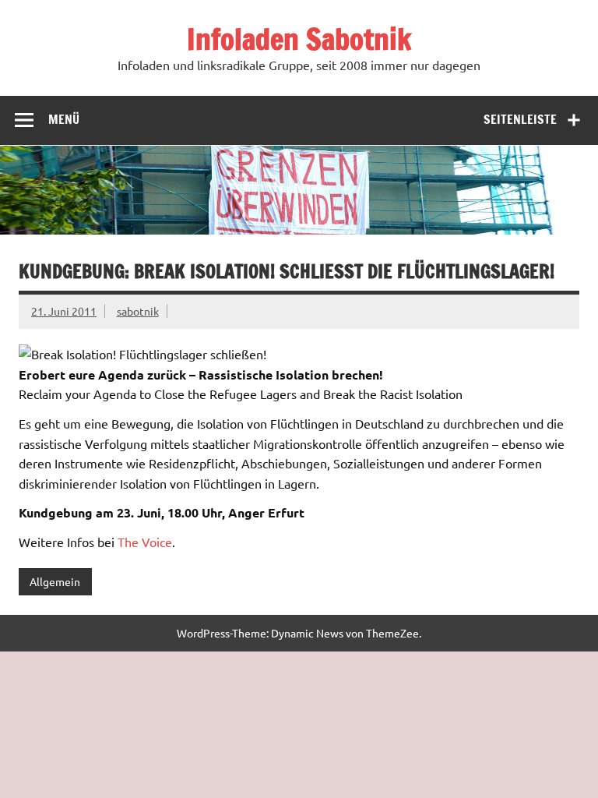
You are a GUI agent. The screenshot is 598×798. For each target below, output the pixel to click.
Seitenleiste (520, 119)
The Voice (145, 541)
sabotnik (138, 311)
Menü (63, 119)
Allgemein (55, 581)
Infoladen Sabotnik (299, 39)
